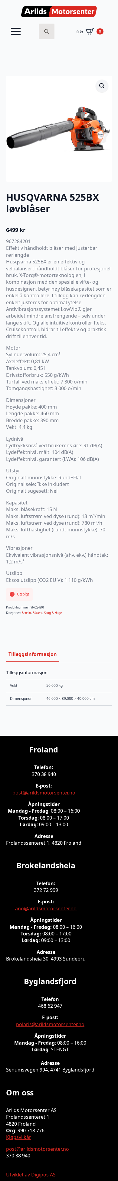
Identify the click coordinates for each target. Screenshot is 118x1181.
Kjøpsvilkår (18, 1137)
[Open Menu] (16, 31)
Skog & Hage (53, 613)
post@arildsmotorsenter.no (43, 792)
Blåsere (37, 613)
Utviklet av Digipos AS (31, 1174)
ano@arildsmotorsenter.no (46, 908)
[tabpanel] (59, 688)
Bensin (26, 613)
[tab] (32, 654)
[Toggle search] (46, 31)
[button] (102, 86)
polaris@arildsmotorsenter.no (50, 1024)
